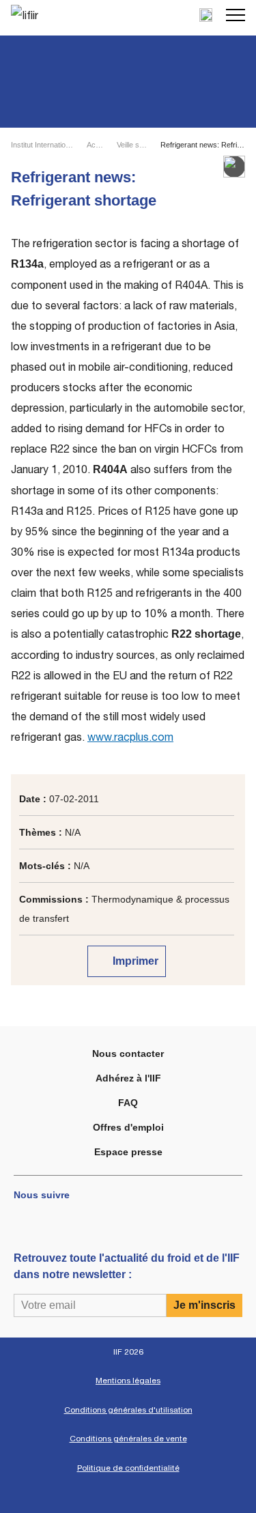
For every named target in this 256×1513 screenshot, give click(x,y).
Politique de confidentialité (128, 1468)
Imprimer (134, 961)
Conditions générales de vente (128, 1438)
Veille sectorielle (133, 145)
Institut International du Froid (43, 145)
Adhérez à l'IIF (128, 1078)
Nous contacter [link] (128, 1053)
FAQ (128, 1102)
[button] (235, 15)
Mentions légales (128, 1380)
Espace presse (128, 1151)
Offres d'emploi (128, 1127)
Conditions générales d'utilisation (128, 1410)
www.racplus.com (130, 737)
